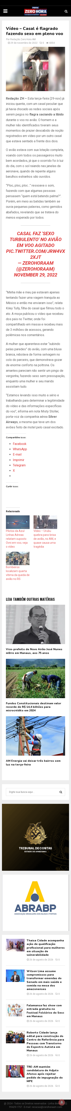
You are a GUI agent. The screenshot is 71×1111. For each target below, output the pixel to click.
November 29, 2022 (35, 275)
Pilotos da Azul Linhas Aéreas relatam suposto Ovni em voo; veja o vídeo (17, 538)
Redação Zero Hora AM (23, 39)
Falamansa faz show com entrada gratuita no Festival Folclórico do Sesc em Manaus (45, 1011)
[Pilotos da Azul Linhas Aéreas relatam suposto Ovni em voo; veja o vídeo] (18, 522)
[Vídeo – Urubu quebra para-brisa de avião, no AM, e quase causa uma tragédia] (45, 522)
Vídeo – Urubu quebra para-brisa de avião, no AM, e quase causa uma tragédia (45, 538)
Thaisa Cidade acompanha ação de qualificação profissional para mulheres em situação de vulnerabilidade (46, 948)
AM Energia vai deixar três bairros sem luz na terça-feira (33, 762)
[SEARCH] (61, 792)
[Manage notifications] (62, 1102)
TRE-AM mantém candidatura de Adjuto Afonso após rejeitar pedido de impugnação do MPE (45, 1074)
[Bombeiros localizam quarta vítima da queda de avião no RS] (18, 558)
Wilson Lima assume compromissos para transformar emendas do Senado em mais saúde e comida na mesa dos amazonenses (44, 980)
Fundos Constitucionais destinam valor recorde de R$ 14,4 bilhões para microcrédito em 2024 (33, 707)
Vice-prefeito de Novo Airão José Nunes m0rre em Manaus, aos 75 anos (34, 651)
